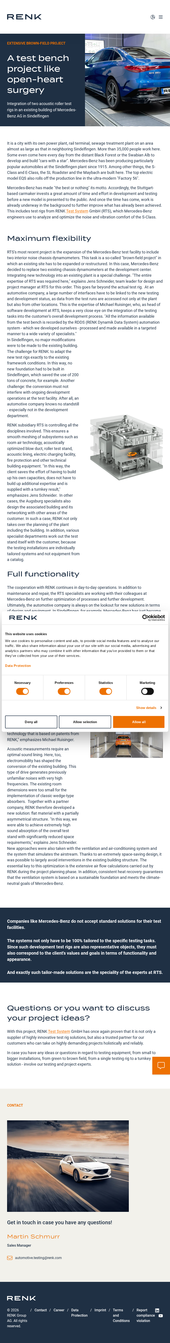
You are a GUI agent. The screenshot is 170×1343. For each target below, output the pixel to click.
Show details (146, 708)
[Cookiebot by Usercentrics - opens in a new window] (145, 618)
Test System (77, 210)
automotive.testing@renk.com (38, 1258)
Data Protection (18, 666)
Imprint (100, 1310)
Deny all (31, 722)
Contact (41, 1310)
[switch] (64, 691)
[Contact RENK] (161, 1065)
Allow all (139, 722)
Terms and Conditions (121, 1315)
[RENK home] (24, 16)
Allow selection (85, 722)
